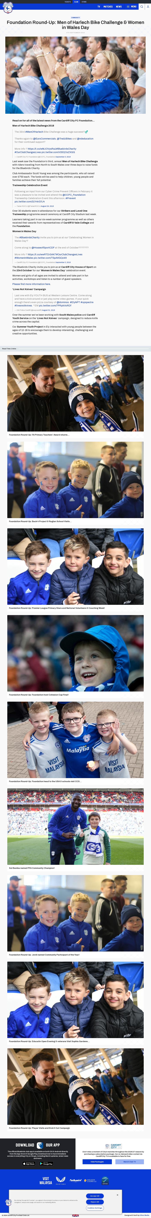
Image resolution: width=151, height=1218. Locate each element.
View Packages (97, 1162)
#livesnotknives (23, 305)
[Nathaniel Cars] (75, 1180)
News (119, 6)
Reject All (95, 1202)
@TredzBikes (64, 138)
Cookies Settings (94, 1208)
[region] (65, 1202)
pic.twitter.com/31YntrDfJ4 (30, 201)
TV (98, 6)
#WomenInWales (24, 258)
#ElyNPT (75, 302)
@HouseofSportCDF (43, 247)
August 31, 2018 (48, 310)
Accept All (94, 1196)
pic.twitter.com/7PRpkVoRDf (55, 305)
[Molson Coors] (90, 1180)
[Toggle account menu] (148, 7)
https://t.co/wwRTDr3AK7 (42, 254)
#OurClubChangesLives (28, 152)
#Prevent (71, 198)
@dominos (63, 302)
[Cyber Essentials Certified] (105, 1181)
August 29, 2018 (47, 206)
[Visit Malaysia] (46, 1180)
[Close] (117, 1195)
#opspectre (87, 302)
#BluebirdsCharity (66, 149)
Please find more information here (31, 284)
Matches (108, 6)
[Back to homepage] (7, 7)
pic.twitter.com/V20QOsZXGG (58, 152)
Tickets (68, 2)
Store (84, 2)
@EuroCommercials (44, 138)
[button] (8, 1202)
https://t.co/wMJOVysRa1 (42, 149)
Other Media (144, 1215)
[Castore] (61, 1181)
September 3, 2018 (63, 157)
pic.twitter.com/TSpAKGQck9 (50, 258)
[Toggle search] (142, 7)
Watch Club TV (129, 1162)
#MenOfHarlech (34, 132)
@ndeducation (85, 138)
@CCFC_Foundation (74, 195)
